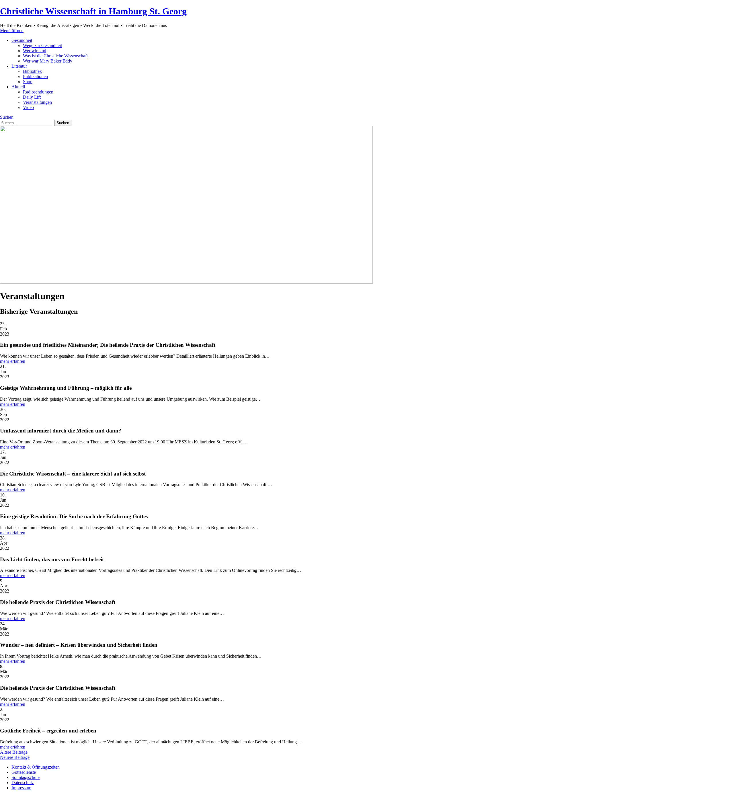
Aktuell (18, 86)
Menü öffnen (12, 30)
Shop (27, 81)
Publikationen (35, 76)
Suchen (6, 117)
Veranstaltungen (37, 102)
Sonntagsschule (25, 777)
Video (28, 107)
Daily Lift (32, 97)
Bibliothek (32, 71)
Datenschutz (22, 782)
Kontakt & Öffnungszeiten (35, 767)
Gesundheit (21, 40)
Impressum (21, 787)
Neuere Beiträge (15, 757)
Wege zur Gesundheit (42, 45)
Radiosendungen (38, 91)
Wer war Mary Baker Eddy (47, 61)
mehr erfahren (12, 361)
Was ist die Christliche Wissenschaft (55, 55)
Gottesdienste (23, 772)
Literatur (19, 66)
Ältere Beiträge (14, 752)
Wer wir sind (34, 50)
